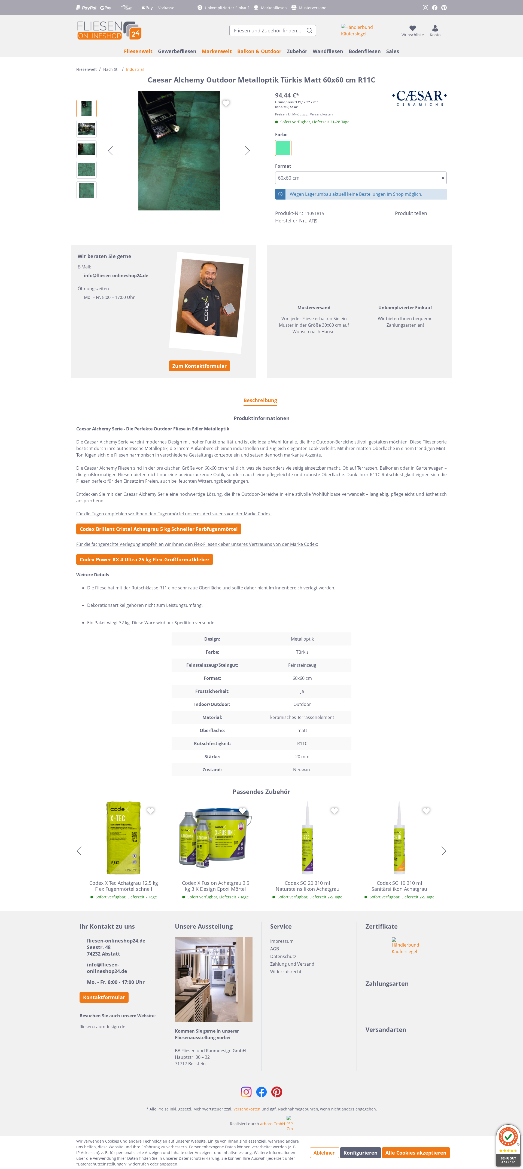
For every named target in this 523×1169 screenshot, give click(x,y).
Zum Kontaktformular (199, 366)
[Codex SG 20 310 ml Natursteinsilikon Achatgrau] (307, 837)
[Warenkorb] (445, 30)
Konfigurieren (360, 1152)
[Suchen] (309, 30)
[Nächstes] (247, 151)
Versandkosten (246, 1109)
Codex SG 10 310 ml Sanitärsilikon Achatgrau (399, 886)
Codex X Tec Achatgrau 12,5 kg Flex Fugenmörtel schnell (123, 886)
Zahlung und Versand (292, 964)
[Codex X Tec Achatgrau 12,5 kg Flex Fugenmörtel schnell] (123, 837)
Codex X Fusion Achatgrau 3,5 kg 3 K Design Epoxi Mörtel (215, 886)
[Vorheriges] (110, 151)
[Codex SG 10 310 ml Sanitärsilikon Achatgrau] (399, 837)
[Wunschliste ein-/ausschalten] (226, 103)
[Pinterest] (443, 213)
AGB (274, 949)
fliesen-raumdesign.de (102, 1027)
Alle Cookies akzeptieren (415, 1152)
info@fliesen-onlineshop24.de (116, 276)
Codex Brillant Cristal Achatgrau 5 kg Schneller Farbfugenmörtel (159, 529)
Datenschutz (283, 956)
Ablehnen (325, 1152)
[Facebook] (433, 213)
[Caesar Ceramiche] (419, 98)
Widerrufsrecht (286, 972)
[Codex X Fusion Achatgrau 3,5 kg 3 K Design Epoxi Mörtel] (215, 837)
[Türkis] (283, 148)
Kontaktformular (104, 997)
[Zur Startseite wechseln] (109, 30)
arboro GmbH (272, 1123)
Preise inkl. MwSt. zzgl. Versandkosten (304, 114)
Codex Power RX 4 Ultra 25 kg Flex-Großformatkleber (144, 559)
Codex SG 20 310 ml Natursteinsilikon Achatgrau (307, 886)
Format (283, 166)
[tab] (260, 400)
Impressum (282, 941)
